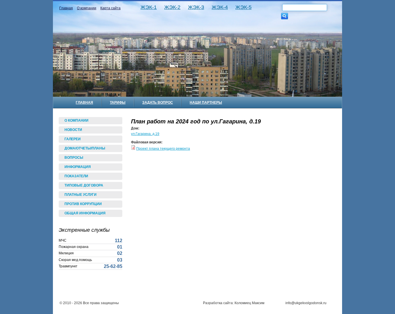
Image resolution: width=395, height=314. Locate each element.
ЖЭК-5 (243, 7)
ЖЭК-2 (172, 7)
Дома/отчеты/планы (84, 148)
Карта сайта (110, 8)
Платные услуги (80, 195)
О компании (86, 8)
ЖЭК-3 (196, 7)
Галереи (72, 139)
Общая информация (85, 213)
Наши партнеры (206, 103)
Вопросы (73, 158)
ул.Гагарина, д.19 (145, 134)
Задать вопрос (157, 103)
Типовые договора (83, 185)
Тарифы (117, 103)
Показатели (76, 176)
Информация (77, 167)
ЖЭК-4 (220, 7)
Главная (66, 8)
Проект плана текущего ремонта (163, 149)
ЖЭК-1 (149, 7)
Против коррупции (83, 204)
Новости (73, 130)
